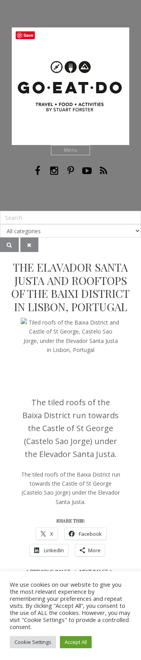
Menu (71, 150)
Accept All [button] (76, 641)
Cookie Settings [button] (32, 641)
